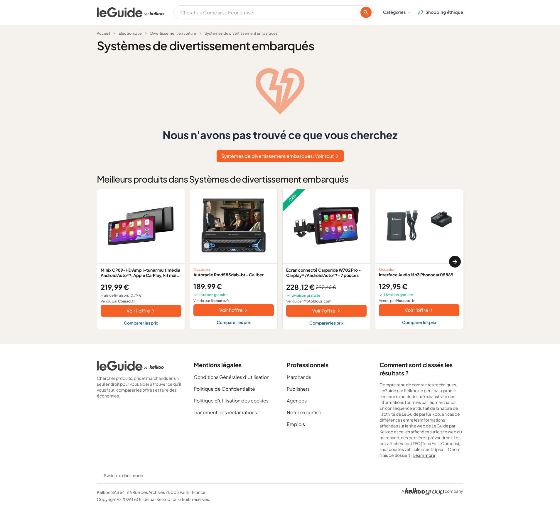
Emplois (296, 424)
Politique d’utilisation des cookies (231, 400)
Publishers (298, 389)
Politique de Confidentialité (224, 389)
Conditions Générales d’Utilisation (231, 377)
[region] (280, 262)
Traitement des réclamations (225, 412)
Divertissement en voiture (173, 33)
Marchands (299, 377)
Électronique (130, 33)
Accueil (103, 33)
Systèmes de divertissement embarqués (241, 33)
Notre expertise (304, 412)
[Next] (455, 262)
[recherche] (366, 12)
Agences (297, 400)
